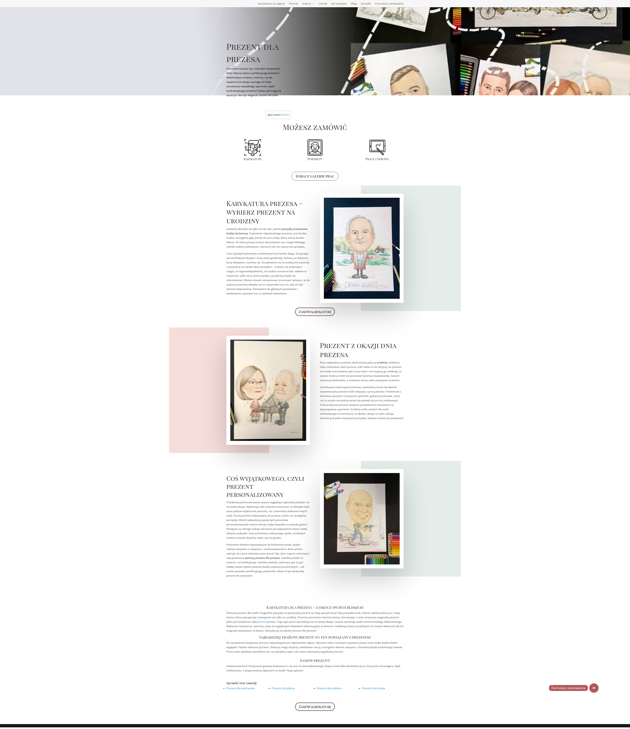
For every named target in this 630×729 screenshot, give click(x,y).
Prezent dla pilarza (283, 688)
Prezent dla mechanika (240, 688)
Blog (354, 3)
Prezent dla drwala (373, 688)
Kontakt (366, 3)
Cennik (323, 3)
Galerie (306, 3)
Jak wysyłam (339, 3)
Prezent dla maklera (329, 688)
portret (262, 621)
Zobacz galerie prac (315, 176)
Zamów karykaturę (315, 311)
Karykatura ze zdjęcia (271, 3)
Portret (293, 3)
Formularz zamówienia (389, 3)
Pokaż (285, 114)
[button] (593, 688)
